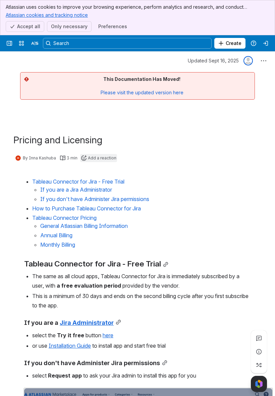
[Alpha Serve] (35, 43)
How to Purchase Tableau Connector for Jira (86, 208)
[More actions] (263, 60)
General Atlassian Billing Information (84, 225)
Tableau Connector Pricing (64, 217)
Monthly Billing (57, 244)
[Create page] (259, 365)
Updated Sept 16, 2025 (213, 60)
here (108, 335)
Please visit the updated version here (142, 92)
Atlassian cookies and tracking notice (47, 15)
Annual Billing (56, 235)
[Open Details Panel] (259, 351)
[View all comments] (259, 338)
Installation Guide (70, 345)
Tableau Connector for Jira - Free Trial (78, 181)
